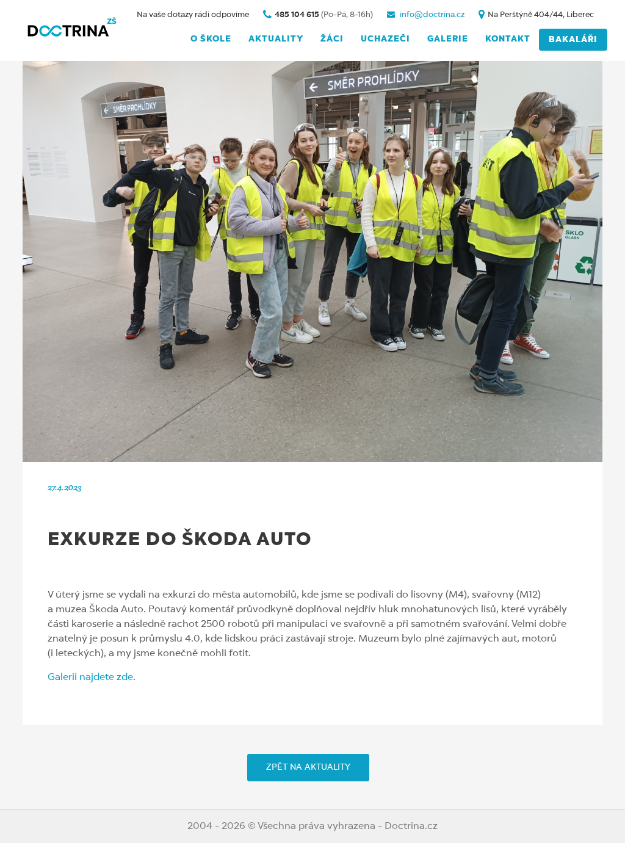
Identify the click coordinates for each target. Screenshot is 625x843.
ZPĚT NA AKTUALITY (308, 767)
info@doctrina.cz (431, 15)
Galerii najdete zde (90, 677)
